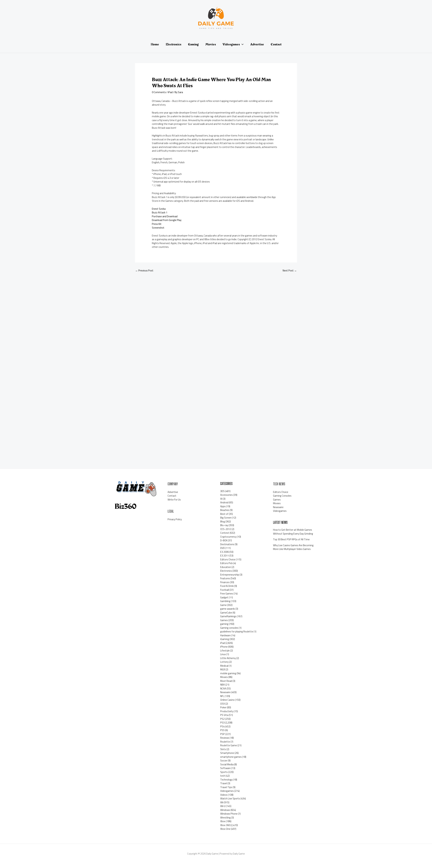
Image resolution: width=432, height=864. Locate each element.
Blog (222, 521)
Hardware (225, 635)
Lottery (224, 661)
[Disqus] (216, 320)
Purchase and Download (165, 216)
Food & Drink (227, 585)
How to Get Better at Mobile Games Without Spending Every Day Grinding (293, 531)
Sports (224, 772)
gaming (224, 623)
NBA (222, 684)
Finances (225, 582)
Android (224, 502)
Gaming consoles (229, 627)
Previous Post (144, 270)
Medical (224, 665)
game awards (227, 608)
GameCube (226, 612)
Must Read (226, 680)
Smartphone (227, 752)
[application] (242, 44)
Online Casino (227, 699)
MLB (222, 669)
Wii (221, 802)
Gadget (224, 597)
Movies (224, 677)
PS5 (222, 730)
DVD (222, 548)
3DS (222, 491)
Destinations (227, 544)
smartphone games (231, 756)
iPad (170, 92)
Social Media (227, 764)
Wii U (222, 806)
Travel (223, 783)
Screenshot (158, 227)
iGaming (224, 639)
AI (221, 498)
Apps (223, 506)
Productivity (226, 711)
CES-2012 (225, 529)
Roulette (225, 741)
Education (225, 567)
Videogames (227, 790)
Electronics (226, 570)
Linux (223, 654)
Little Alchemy (228, 658)
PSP (222, 734)
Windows (225, 809)
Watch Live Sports (230, 798)
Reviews (224, 737)
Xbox (222, 821)
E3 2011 (224, 555)
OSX (222, 703)
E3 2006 (224, 551)
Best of (224, 513)
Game (223, 605)
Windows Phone (228, 813)
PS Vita (224, 715)
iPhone (224, 646)
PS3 (222, 722)
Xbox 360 (225, 825)
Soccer (223, 760)
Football (224, 589)
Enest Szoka (159, 208)
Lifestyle (225, 650)
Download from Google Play (166, 220)
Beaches (224, 510)
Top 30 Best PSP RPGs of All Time (291, 539)
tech (222, 775)
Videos (223, 794)
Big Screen (226, 517)
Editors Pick (226, 563)
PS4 (222, 726)
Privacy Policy (175, 519)
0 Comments (159, 92)
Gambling (225, 601)
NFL (222, 696)
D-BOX (223, 540)
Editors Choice (227, 559)
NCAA (223, 688)
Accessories (226, 494)
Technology (226, 779)
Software (225, 768)
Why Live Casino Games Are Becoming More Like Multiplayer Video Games (293, 547)
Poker (223, 707)
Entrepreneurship (229, 574)
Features (225, 578)
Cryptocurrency (228, 536)
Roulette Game (228, 745)
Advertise (173, 492)
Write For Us (174, 499)
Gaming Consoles (282, 495)
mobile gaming (228, 673)
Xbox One (225, 828)
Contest (224, 532)
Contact (172, 495)
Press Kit (156, 223)
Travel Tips (226, 787)
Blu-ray (224, 525)
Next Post (290, 270)
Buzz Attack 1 (159, 212)
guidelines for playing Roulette (236, 631)
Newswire (225, 692)
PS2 (222, 718)
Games (224, 620)
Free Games (226, 593)
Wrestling (225, 817)
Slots (223, 749)
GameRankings (228, 616)
